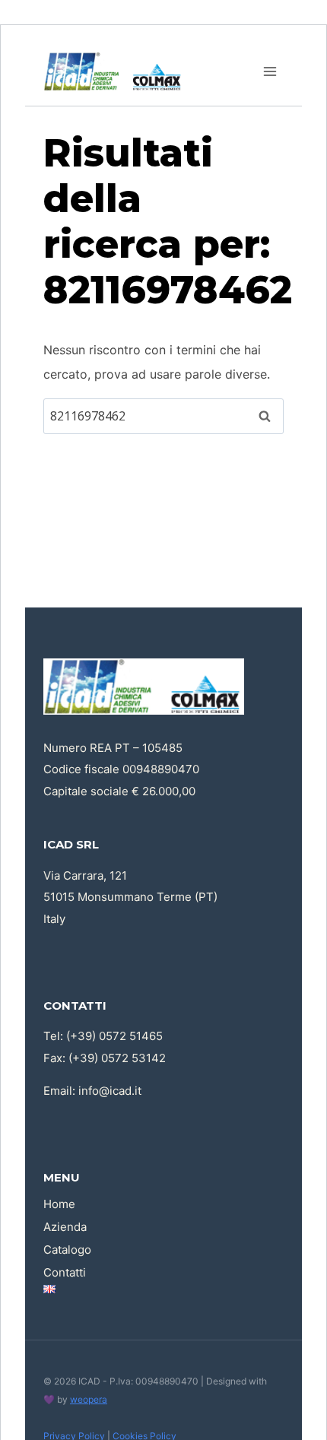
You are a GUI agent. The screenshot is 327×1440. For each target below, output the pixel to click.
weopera (88, 1399)
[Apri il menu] (270, 71)
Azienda (65, 1227)
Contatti (64, 1272)
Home (59, 1204)
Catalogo (67, 1249)
